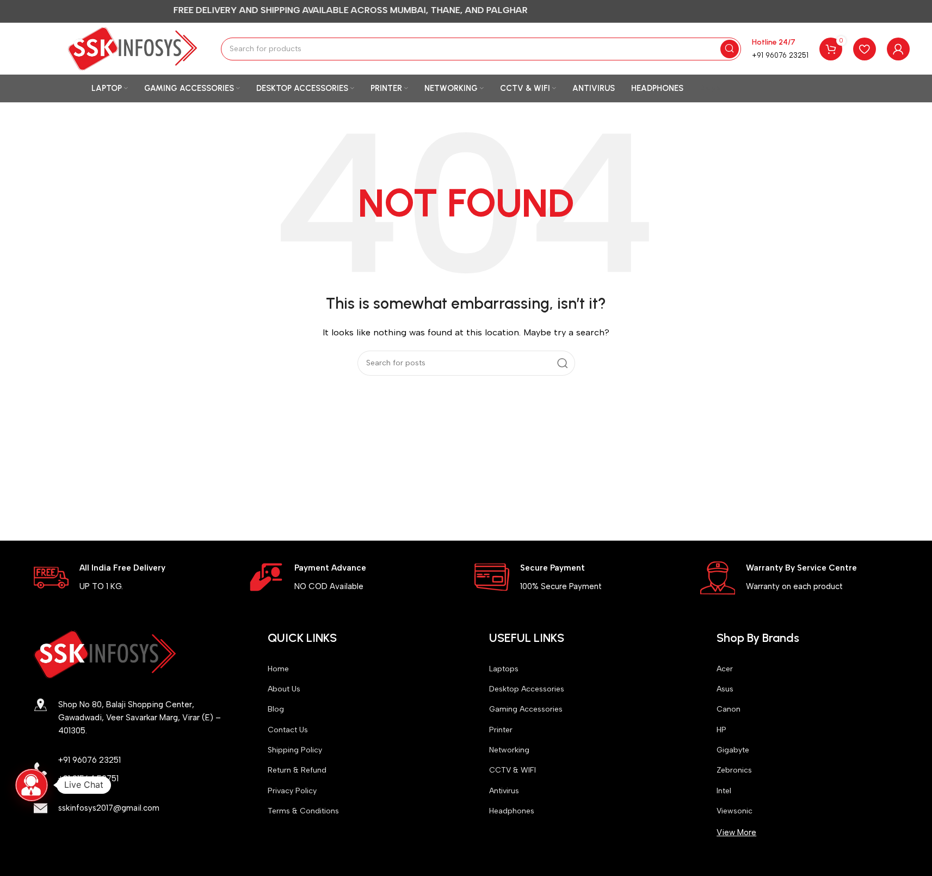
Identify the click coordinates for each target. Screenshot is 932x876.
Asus (725, 689)
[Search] (729, 49)
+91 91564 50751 (88, 778)
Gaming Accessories (526, 709)
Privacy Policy (292, 790)
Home (278, 668)
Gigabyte (733, 750)
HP (721, 729)
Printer (501, 729)
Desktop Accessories (526, 689)
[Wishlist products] (864, 49)
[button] (31, 785)
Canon (728, 709)
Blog (276, 709)
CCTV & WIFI (512, 770)
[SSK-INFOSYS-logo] (105, 654)
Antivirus (504, 790)
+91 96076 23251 (780, 55)
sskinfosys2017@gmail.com (108, 808)
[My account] (898, 49)
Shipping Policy (295, 750)
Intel (724, 790)
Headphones (511, 811)
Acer (725, 668)
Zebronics (734, 770)
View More (736, 832)
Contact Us (288, 729)
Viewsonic (734, 811)
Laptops (504, 668)
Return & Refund (297, 770)
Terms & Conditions (303, 811)
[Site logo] (132, 48)
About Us (284, 689)
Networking (509, 750)
